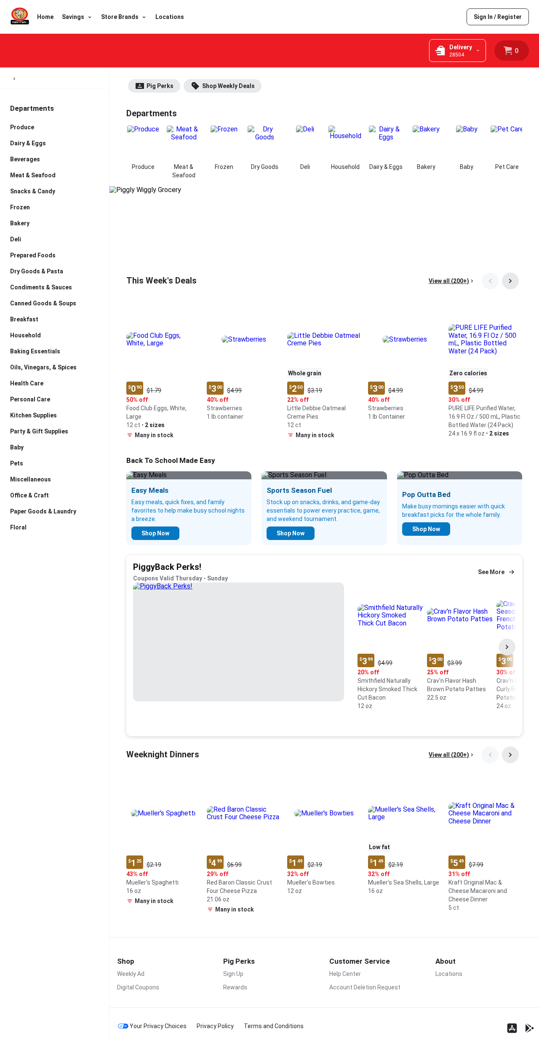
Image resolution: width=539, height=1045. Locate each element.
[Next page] (510, 281)
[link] (498, 16)
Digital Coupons (138, 987)
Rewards (235, 987)
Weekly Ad (130, 973)
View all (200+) (449, 281)
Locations (169, 16)
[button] (163, 373)
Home (45, 16)
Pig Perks (160, 86)
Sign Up (233, 973)
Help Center (345, 973)
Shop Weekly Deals (228, 86)
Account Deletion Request (364, 987)
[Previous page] (490, 281)
